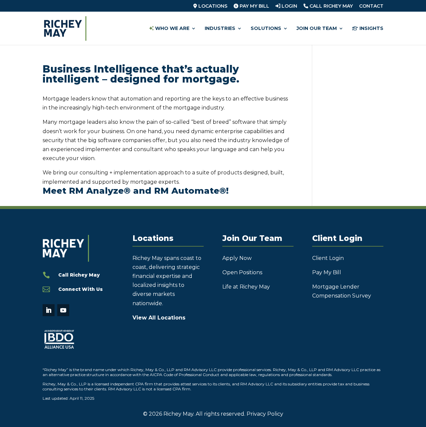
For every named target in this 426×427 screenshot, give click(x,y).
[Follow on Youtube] (63, 310)
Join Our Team (317, 28)
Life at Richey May (246, 287)
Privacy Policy (265, 414)
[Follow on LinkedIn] (49, 310)
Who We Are (171, 28)
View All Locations (158, 318)
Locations (212, 6)
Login (288, 6)
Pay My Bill (253, 6)
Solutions (266, 28)
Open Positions (242, 272)
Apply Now (237, 258)
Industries (220, 28)
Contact (371, 6)
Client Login (328, 258)
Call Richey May (330, 6)
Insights (370, 28)
